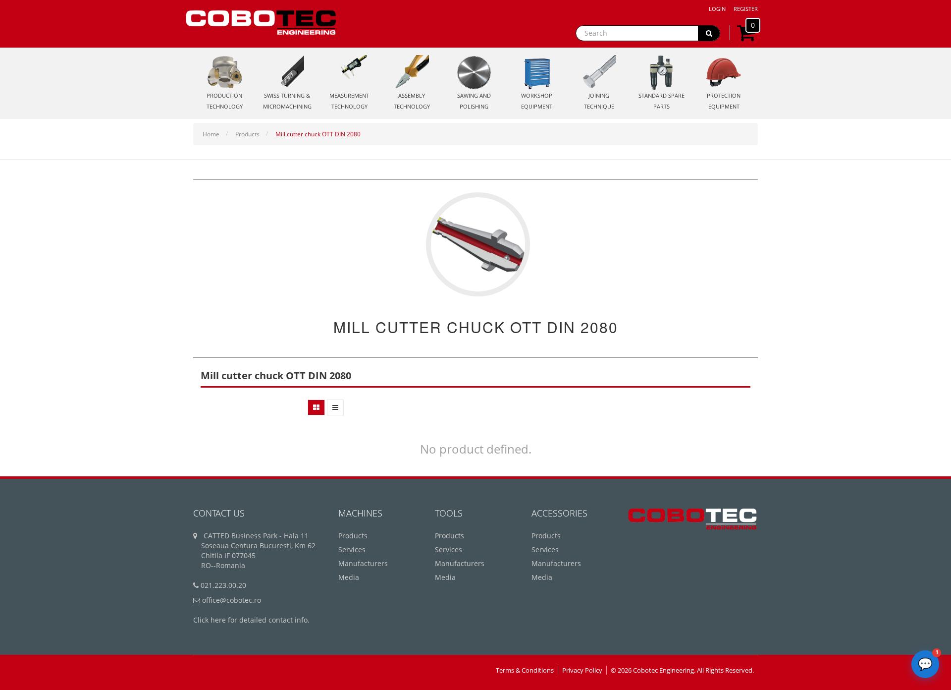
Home (211, 134)
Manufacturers (363, 563)
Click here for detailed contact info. (251, 620)
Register (746, 8)
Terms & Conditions (525, 670)
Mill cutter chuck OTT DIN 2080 (318, 134)
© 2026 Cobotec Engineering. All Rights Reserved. (682, 670)
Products (247, 134)
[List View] (335, 407)
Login (717, 8)
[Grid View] (316, 407)
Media (348, 577)
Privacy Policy (582, 670)
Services (352, 549)
